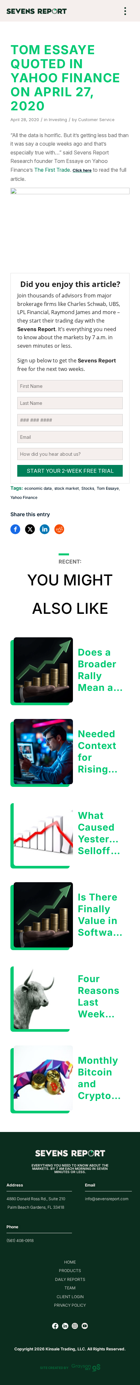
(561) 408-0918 (20, 1240)
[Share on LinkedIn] (44, 529)
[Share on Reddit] (59, 529)
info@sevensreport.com (106, 1198)
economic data (38, 488)
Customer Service (96, 119)
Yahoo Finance (23, 497)
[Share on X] (30, 529)
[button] (125, 12)
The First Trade (52, 170)
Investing (58, 119)
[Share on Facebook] (15, 529)
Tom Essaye (108, 488)
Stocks (87, 488)
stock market (66, 488)
